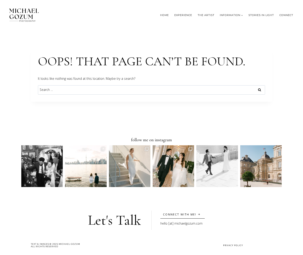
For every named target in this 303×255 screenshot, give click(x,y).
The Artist (206, 15)
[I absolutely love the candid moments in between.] (42, 166)
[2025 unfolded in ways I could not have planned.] (85, 166)
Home (164, 15)
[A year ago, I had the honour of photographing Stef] (129, 166)
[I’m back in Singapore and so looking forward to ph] (217, 166)
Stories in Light (261, 15)
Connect (286, 15)
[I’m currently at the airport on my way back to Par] (261, 166)
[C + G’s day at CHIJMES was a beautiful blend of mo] (173, 166)
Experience (183, 15)
